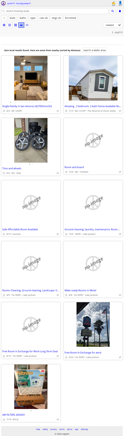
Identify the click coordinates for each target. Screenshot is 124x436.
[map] (27, 25)
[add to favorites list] (4, 111)
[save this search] (120, 11)
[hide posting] (58, 111)
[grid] (15, 25)
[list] (4, 25)
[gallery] (21, 25)
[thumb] (10, 25)
